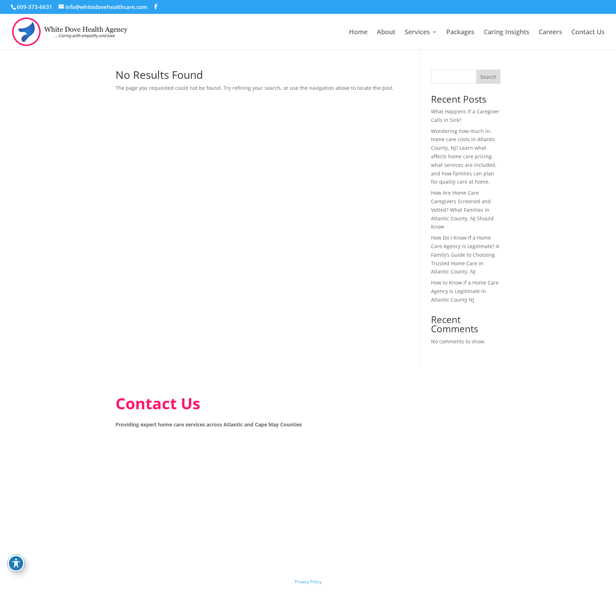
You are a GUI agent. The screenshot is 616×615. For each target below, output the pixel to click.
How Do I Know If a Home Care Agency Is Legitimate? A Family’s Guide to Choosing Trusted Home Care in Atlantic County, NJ (465, 254)
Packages (460, 32)
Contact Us (588, 32)
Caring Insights (506, 32)
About (386, 32)
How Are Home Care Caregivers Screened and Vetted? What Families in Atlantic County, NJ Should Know (462, 209)
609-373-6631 (34, 6)
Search (488, 76)
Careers (550, 32)
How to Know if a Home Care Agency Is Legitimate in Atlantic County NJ (465, 291)
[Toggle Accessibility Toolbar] (16, 563)
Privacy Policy (308, 582)
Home (358, 32)
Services (417, 32)
